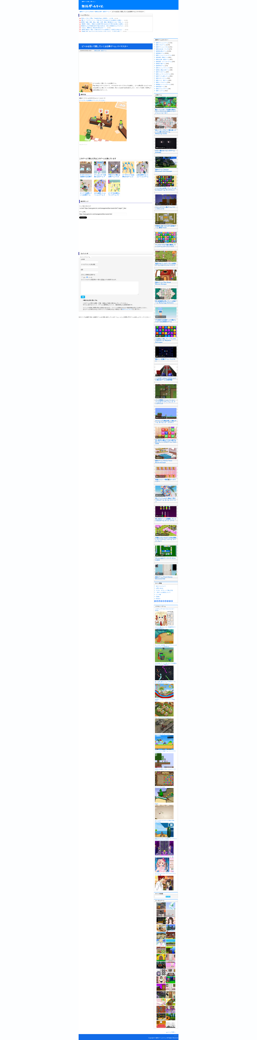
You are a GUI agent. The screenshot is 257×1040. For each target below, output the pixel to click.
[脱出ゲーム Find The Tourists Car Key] (170, 1020)
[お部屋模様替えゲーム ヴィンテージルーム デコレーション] (161, 1005)
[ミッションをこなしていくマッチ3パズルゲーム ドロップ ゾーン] (161, 1020)
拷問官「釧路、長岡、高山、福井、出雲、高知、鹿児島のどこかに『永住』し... (102, 22)
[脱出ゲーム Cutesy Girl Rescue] (161, 931)
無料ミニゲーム (160, 90)
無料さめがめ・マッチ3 (162, 49)
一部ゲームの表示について (163, 592)
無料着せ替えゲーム (161, 51)
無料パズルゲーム (161, 45)
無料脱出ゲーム (160, 53)
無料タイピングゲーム (162, 88)
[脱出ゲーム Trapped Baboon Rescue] (170, 953)
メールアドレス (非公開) (88, 264)
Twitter (158, 596)
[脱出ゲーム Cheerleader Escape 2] (170, 990)
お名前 (83, 259)
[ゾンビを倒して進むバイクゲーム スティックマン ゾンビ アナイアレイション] (170, 1027)
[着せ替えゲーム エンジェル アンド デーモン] (161, 946)
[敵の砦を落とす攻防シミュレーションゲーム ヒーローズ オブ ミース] (161, 909)
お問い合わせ (159, 588)
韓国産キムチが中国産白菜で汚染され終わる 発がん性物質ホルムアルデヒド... (102, 26)
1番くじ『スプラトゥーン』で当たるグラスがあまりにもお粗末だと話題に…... (102, 20)
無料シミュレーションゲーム (164, 55)
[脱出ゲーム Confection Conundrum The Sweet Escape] (170, 997)
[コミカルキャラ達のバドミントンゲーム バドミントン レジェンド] (170, 946)
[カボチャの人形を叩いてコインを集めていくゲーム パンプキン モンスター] (161, 968)
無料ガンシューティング (162, 68)
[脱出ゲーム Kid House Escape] (161, 1027)
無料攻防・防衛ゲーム (162, 57)
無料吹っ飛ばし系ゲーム (162, 70)
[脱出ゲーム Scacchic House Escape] (161, 990)
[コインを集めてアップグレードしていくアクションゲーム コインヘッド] (170, 968)
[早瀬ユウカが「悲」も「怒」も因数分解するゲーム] (161, 975)
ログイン (176, 1035)
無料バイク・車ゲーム (162, 80)
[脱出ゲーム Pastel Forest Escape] (161, 997)
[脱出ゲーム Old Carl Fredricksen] (170, 960)
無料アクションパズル (162, 47)
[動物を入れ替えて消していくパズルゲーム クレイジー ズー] (161, 1012)
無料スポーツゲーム (161, 78)
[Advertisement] (116, 37)
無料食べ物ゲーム (161, 63)
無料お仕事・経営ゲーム (102, 11)
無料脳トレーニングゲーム (163, 84)
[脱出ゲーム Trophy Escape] (161, 916)
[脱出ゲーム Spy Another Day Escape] (161, 938)
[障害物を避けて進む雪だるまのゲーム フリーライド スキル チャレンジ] (170, 916)
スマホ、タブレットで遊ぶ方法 (164, 590)
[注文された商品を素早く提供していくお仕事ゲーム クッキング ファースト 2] (170, 1012)
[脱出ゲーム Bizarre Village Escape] (170, 983)
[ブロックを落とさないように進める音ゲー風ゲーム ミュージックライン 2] (170, 909)
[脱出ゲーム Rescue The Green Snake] (161, 923)
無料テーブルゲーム (161, 82)
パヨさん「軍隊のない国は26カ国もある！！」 (94, 27)
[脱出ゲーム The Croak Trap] (170, 1005)
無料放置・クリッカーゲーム (164, 61)
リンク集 (158, 594)
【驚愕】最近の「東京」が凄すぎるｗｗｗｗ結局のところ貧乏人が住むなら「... (102, 29)
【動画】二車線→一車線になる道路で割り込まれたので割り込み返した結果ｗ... (102, 24)
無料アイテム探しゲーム (162, 76)
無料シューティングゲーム (163, 74)
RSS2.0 (158, 598)
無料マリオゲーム (161, 72)
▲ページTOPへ (170, 1032)
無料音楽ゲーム (160, 86)
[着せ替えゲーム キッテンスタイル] (161, 983)
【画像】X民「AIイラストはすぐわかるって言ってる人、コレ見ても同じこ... (101, 31)
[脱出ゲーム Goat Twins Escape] (161, 960)
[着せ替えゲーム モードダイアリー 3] (170, 923)
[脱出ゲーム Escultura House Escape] (170, 975)
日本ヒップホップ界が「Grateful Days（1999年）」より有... (97, 18)
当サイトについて (127, 309)
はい (84, 277)
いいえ (90, 277)
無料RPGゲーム (160, 65)
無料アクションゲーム (162, 43)
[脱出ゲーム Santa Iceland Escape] (170, 931)
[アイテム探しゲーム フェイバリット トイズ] (170, 938)
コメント (99, 279)
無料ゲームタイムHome (86, 11)
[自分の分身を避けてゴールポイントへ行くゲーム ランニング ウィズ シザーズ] (161, 953)
